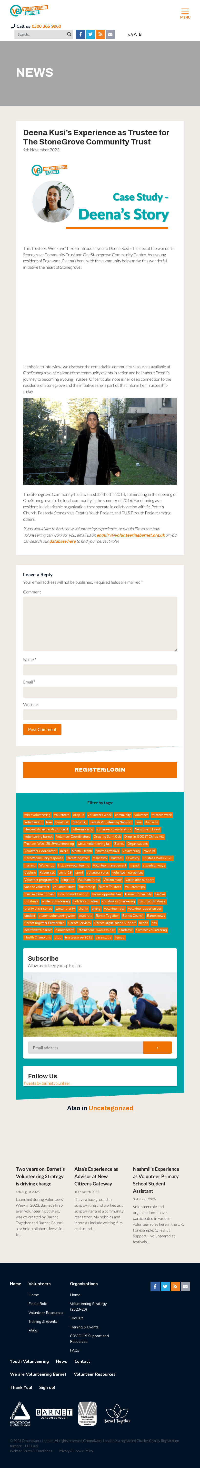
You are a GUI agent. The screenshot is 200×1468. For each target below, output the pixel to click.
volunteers (62, 815)
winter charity (65, 909)
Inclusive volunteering (73, 865)
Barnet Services (79, 923)
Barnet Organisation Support (115, 923)
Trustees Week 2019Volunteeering (49, 844)
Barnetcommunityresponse (43, 858)
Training (30, 865)
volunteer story (64, 887)
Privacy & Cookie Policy (76, 1451)
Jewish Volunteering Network (111, 822)
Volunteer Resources (46, 1312)
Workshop (46, 865)
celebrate (85, 916)
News (61, 1361)
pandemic (125, 930)
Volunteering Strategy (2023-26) (88, 1306)
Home (15, 1284)
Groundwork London (73, 894)
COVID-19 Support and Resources (89, 1339)
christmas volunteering (118, 901)
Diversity (132, 858)
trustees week (162, 815)
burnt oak (62, 822)
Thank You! (21, 1387)
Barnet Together (107, 916)
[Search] (69, 34)
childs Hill (79, 822)
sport (79, 872)
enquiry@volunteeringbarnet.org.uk (131, 535)
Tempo (120, 937)
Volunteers (40, 1284)
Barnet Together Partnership (44, 923)
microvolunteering (37, 815)
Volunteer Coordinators (73, 837)
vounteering (131, 851)
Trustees (116, 858)
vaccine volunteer (36, 887)
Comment (32, 591)
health (143, 923)
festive (160, 894)
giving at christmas (152, 901)
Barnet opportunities (106, 894)
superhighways (154, 865)
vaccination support (140, 880)
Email (29, 681)
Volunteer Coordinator (40, 851)
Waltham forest (89, 880)
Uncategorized (111, 1108)
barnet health (64, 930)
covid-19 (65, 872)
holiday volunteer (86, 901)
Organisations (138, 844)
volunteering (33, 822)
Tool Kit (76, 1318)
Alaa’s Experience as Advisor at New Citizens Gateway (96, 1176)
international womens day (96, 930)
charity (83, 909)
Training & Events (43, 1321)
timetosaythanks (107, 851)
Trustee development (39, 894)
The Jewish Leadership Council (46, 829)
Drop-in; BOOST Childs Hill (144, 837)
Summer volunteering (151, 930)
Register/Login (100, 770)
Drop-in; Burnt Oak (107, 837)
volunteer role (114, 909)
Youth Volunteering (29, 1361)
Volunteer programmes (41, 880)
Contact (82, 1361)
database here (62, 541)
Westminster (113, 880)
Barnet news (156, 916)
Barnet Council (132, 916)
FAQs (33, 1330)
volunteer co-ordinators (114, 829)
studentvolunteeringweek (57, 916)
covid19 (149, 851)
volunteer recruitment (127, 872)
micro (64, 851)
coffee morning (82, 829)
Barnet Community (138, 894)
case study (103, 937)
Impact (134, 865)
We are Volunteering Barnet (38, 1374)
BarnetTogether (78, 858)
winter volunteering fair (94, 844)
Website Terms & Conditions (31, 1451)
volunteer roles (98, 872)
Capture (30, 872)
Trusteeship (87, 887)
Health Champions (37, 937)
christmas (31, 901)
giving (96, 909)
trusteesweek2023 (78, 937)
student (29, 916)
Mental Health (82, 851)
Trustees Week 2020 (157, 858)
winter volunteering (56, 901)
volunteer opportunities (145, 909)
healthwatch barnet (38, 930)
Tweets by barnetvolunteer (46, 1083)
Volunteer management (109, 865)
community (123, 815)
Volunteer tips (135, 887)
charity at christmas (38, 909)
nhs (154, 923)
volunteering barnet (38, 837)
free (49, 822)
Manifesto (100, 858)
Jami (139, 822)
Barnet (119, 844)
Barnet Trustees (110, 887)
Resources (47, 872)
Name (29, 659)
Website (30, 704)
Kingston (67, 880)
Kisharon (151, 822)
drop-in (78, 815)
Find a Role (38, 1303)
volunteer (141, 815)
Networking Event (147, 829)
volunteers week (99, 815)
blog (58, 937)
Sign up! (47, 1387)
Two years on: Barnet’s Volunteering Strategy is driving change (40, 1176)
